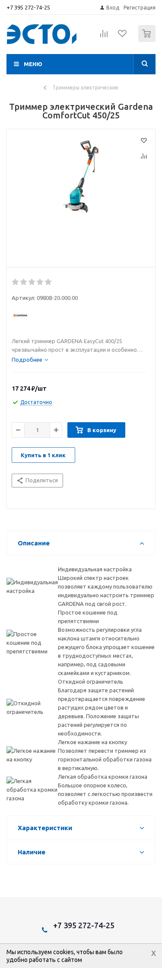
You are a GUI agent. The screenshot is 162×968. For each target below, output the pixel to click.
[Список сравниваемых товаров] (104, 37)
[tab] (30, 359)
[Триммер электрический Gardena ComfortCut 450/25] (81, 196)
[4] (40, 282)
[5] (48, 282)
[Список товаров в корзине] (148, 40)
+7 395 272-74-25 (28, 7)
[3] (32, 282)
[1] (16, 282)
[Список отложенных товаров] (123, 36)
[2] (24, 282)
